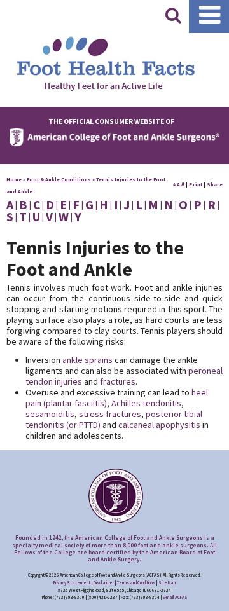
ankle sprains (87, 360)
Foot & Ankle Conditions (59, 179)
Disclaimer (104, 583)
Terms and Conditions (136, 583)
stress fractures (110, 414)
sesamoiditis (49, 414)
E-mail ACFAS (175, 597)
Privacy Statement (71, 583)
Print (195, 184)
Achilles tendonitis (146, 403)
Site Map (167, 583)
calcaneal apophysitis (159, 424)
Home (14, 179)
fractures (117, 381)
